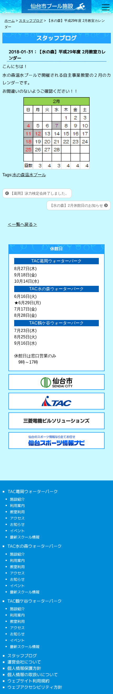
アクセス (17, 518)
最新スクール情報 (24, 537)
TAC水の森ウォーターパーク (34, 546)
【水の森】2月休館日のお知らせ (76, 205)
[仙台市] (56, 382)
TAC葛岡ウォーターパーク (32, 491)
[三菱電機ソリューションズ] (56, 421)
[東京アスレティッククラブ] (56, 401)
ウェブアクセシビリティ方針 (34, 687)
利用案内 (17, 505)
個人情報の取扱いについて (32, 674)
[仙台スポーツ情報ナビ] (56, 440)
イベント (17, 530)
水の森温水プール (29, 175)
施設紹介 (17, 499)
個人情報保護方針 (24, 668)
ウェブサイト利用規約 (28, 681)
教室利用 (17, 511)
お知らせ (17, 524)
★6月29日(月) (27, 303)
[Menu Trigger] (106, 7)
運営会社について (24, 662)
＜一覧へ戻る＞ (22, 224)
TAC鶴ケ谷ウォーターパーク (34, 601)
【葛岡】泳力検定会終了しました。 (39, 193)
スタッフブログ (22, 656)
